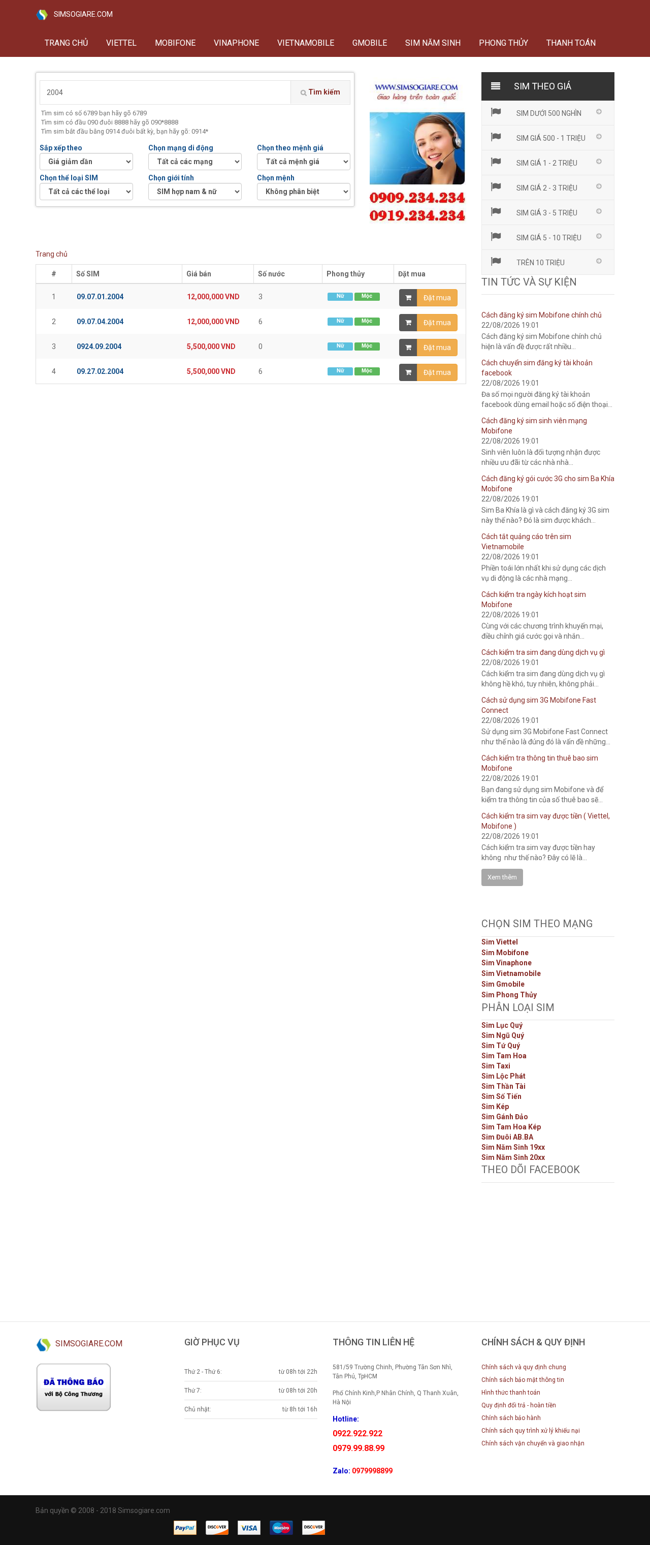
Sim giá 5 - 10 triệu (548, 238)
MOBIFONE (175, 43)
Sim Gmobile (503, 984)
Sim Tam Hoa (504, 1056)
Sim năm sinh (433, 43)
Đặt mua (437, 298)
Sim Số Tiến (501, 1096)
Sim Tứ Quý (500, 1046)
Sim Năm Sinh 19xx (513, 1147)
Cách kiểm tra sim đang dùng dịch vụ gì (543, 652)
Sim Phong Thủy (509, 995)
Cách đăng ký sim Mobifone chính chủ (541, 315)
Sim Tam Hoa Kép (511, 1127)
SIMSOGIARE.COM (80, 14)
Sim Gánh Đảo (504, 1117)
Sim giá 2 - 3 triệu (546, 188)
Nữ (340, 296)
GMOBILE (369, 43)
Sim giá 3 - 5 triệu (546, 213)
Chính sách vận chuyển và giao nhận (532, 1443)
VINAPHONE (236, 43)
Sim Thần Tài (503, 1086)
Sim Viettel (499, 942)
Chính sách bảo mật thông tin (522, 1379)
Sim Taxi (495, 1066)
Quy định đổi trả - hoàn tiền (518, 1405)
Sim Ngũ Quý (502, 1035)
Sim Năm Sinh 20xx (513, 1157)
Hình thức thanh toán (510, 1392)
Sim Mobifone (505, 953)
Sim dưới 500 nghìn (548, 113)
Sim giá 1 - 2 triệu (546, 163)
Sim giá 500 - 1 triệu (550, 138)
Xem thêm (502, 877)
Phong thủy (503, 43)
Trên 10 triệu (540, 263)
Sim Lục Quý (502, 1025)
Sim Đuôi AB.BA (507, 1137)
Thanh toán (571, 43)
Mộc (367, 296)
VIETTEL (121, 43)
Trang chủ (66, 43)
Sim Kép (495, 1106)
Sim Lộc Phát (503, 1076)
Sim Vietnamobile (511, 973)
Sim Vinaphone (506, 963)
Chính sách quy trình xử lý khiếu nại (530, 1430)
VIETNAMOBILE (305, 43)
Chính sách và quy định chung (523, 1367)
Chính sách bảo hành (511, 1418)
